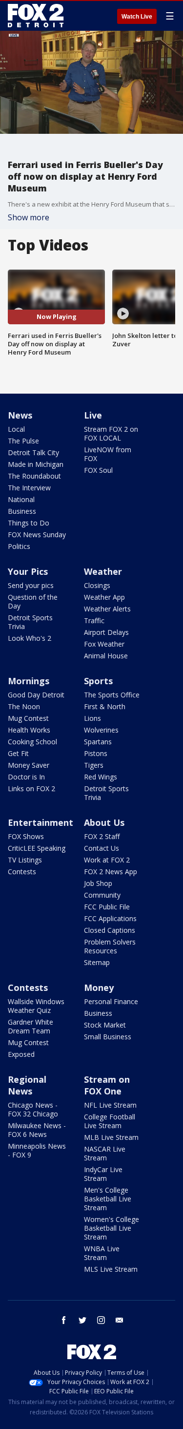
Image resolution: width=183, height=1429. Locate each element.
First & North (104, 706)
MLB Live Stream (111, 1137)
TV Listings (25, 859)
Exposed (21, 1054)
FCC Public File (107, 906)
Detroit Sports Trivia (30, 622)
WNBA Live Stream (102, 1253)
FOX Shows (26, 836)
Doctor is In (26, 776)
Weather (103, 571)
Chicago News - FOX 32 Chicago (33, 1109)
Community (102, 895)
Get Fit (18, 753)
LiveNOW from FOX (107, 454)
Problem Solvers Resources (110, 946)
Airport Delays (106, 632)
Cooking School (32, 741)
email (119, 1320)
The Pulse (23, 440)
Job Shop (98, 883)
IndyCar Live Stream (103, 1174)
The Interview (29, 487)
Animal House (106, 655)
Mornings (28, 681)
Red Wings (100, 776)
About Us (104, 822)
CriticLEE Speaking (36, 848)
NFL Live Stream (110, 1105)
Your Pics (28, 571)
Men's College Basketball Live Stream (107, 1198)
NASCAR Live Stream (104, 1153)
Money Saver (28, 765)
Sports (98, 681)
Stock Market (105, 1025)
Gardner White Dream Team (30, 1026)
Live (93, 415)
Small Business (107, 1036)
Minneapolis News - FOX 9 (37, 1150)
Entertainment (40, 822)
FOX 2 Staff (102, 836)
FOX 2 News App (110, 871)
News (20, 415)
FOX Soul (98, 470)
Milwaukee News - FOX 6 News (37, 1130)
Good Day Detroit (36, 694)
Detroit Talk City (33, 452)
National (21, 499)
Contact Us (101, 848)
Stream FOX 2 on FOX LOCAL (111, 433)
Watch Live (137, 16)
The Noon (24, 706)
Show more (28, 217)
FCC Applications (110, 918)
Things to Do (28, 522)
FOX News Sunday (37, 534)
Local (16, 429)
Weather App (104, 597)
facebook (64, 1320)
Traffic (94, 620)
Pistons (95, 753)
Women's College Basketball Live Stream (111, 1228)
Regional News (27, 1085)
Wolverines (101, 730)
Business (22, 511)
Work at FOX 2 (107, 859)
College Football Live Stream (109, 1121)
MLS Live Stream (111, 1269)
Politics (19, 546)
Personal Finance (111, 1001)
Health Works (29, 730)
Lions (92, 718)
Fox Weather (104, 644)
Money (99, 987)
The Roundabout (34, 476)
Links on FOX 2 (31, 788)
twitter (82, 1320)
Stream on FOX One (107, 1085)
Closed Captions (109, 930)
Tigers (93, 765)
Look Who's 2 (29, 638)
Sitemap (97, 962)
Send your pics (31, 585)
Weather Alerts (107, 608)
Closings (97, 585)
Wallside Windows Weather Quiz (36, 1006)
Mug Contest (28, 718)
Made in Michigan (35, 464)
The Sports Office (112, 694)
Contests (22, 871)
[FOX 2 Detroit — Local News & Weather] (36, 15)
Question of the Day (33, 601)
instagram (101, 1320)
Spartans (98, 741)
